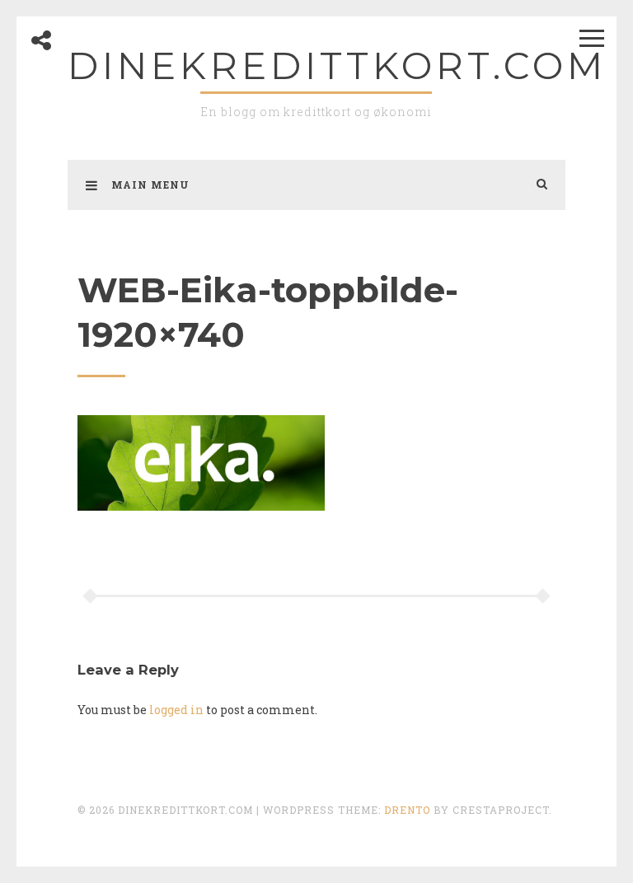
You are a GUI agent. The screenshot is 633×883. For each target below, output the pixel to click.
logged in (176, 709)
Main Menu (150, 184)
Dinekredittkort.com (337, 65)
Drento (407, 809)
